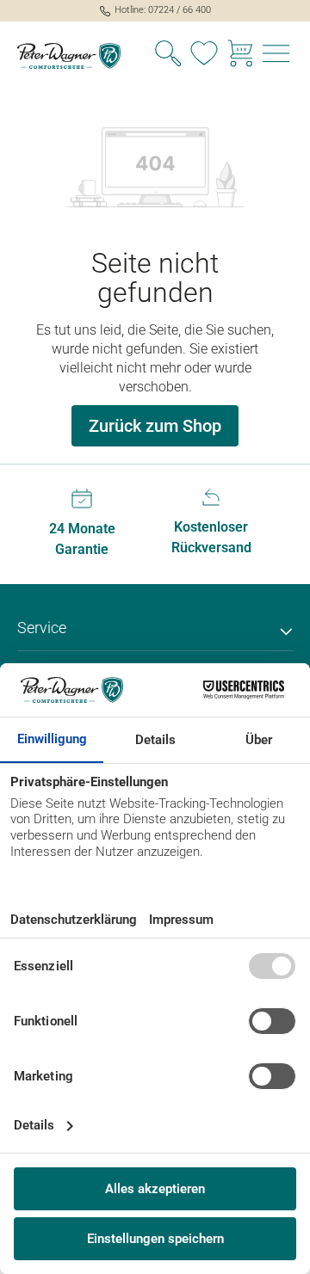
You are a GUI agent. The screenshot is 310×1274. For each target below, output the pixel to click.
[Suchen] (168, 55)
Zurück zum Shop (155, 425)
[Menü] (276, 55)
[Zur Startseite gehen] (77, 56)
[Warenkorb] (240, 55)
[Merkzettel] (204, 55)
